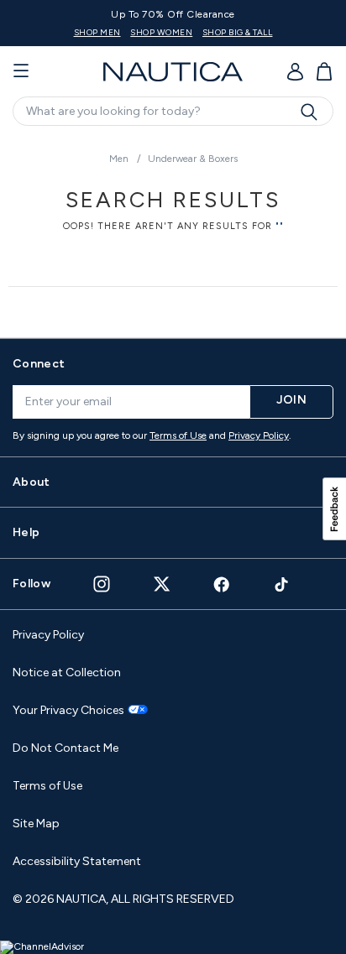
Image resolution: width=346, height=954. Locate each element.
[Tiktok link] (282, 584)
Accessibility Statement (77, 861)
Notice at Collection (67, 672)
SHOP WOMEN (161, 32)
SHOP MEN (97, 32)
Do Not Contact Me (65, 748)
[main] (173, 229)
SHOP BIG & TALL (237, 32)
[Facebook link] (221, 584)
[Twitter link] (162, 583)
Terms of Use (178, 435)
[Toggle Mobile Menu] (21, 71)
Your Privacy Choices (68, 710)
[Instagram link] (101, 584)
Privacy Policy (258, 435)
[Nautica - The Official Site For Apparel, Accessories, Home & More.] (173, 71)
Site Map (36, 823)
